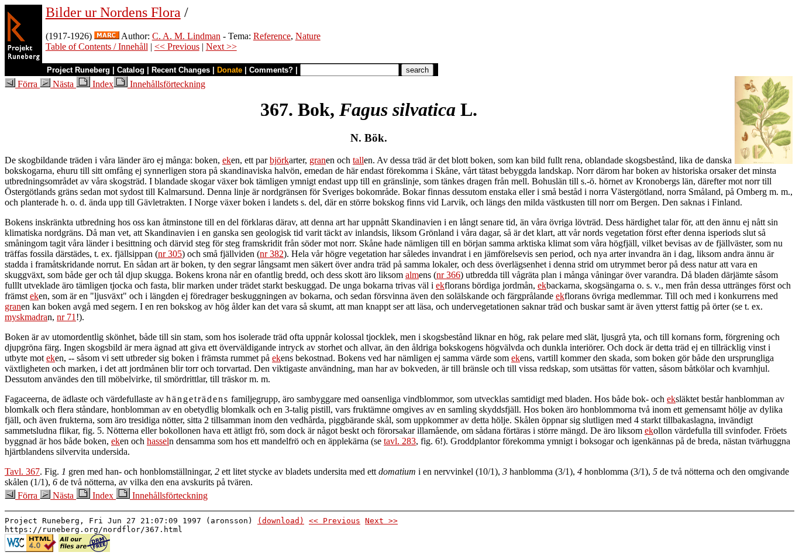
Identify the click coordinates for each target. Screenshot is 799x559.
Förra (27, 84)
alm (412, 275)
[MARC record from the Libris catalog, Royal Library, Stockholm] (106, 36)
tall (358, 160)
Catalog (130, 70)
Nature (308, 36)
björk (279, 160)
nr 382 (272, 254)
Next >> (221, 47)
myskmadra (26, 317)
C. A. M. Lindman (186, 36)
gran (317, 160)
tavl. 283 (400, 441)
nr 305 (170, 254)
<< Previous (176, 47)
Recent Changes (180, 70)
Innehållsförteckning (166, 84)
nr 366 (448, 275)
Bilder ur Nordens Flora (113, 12)
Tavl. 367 (22, 471)
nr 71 (66, 317)
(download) (280, 520)
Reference (272, 36)
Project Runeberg (78, 70)
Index (101, 84)
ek (226, 160)
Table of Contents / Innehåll (97, 47)
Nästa (63, 84)
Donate (229, 70)
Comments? (271, 70)
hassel (158, 441)
